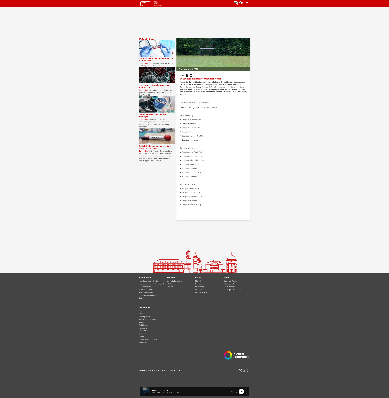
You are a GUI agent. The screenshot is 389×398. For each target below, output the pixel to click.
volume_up (231, 391)
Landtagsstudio (145, 287)
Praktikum (143, 325)
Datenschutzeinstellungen (171, 370)
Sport (141, 298)
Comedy (198, 290)
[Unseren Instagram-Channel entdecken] (248, 370)
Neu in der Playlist (230, 281)
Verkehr (170, 287)
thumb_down (237, 391)
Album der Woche (230, 284)
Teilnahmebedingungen (148, 339)
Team (141, 311)
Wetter (169, 284)
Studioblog (199, 287)
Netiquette (143, 328)
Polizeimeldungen (146, 292)
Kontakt (142, 322)
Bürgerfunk (143, 334)
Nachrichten (145, 277)
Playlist (198, 281)
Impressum (143, 342)
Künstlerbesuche (230, 287)
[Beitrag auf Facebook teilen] (187, 75)
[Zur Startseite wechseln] (145, 3)
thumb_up (246, 391)
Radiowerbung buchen (147, 319)
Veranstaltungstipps (174, 281)
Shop (141, 314)
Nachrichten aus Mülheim (148, 281)
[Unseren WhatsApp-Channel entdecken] (240, 370)
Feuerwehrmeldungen (147, 295)
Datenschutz (143, 336)
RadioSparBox (144, 317)
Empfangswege (201, 292)
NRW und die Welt (146, 290)
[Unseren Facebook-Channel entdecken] (244, 370)
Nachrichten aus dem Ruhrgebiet (151, 284)
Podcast (198, 284)
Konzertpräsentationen (232, 290)
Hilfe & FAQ (143, 331)
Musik (226, 277)
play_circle (241, 391)
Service (171, 277)
